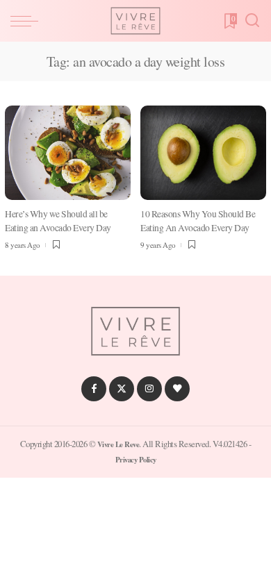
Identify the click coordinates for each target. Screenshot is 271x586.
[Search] (252, 21)
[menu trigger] (27, 21)
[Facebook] (93, 388)
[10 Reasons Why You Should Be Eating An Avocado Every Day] (203, 153)
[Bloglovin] (177, 388)
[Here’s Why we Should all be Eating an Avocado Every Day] (68, 153)
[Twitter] (121, 388)
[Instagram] (149, 388)
